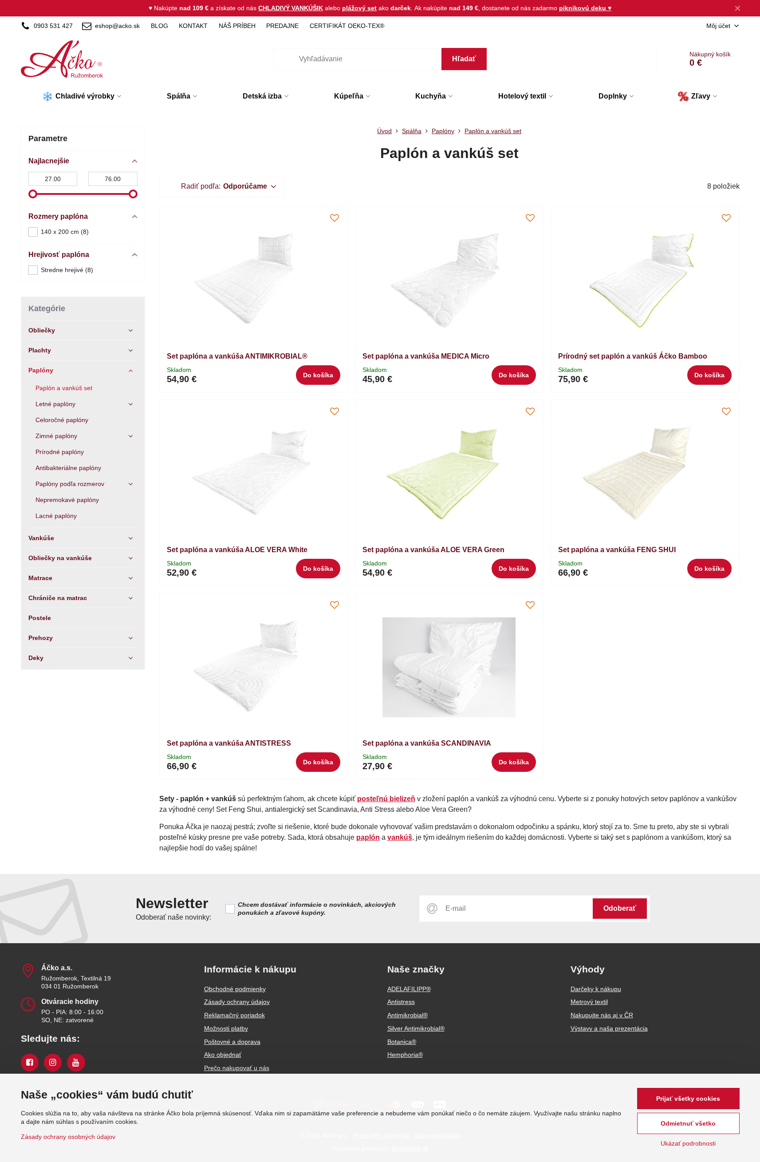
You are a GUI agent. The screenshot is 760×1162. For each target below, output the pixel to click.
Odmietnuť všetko (688, 1123)
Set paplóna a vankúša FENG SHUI (617, 549)
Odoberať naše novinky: (173, 917)
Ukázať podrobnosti (688, 1143)
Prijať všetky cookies (688, 1098)
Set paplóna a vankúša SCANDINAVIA (426, 743)
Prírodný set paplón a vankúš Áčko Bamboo (632, 356)
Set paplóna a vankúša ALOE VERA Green (433, 549)
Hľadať (464, 59)
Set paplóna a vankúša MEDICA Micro (425, 356)
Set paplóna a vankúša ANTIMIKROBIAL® (237, 356)
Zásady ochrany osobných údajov (68, 1136)
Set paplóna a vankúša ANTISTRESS (229, 743)
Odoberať (619, 908)
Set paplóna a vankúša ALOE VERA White (237, 549)
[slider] (32, 194)
